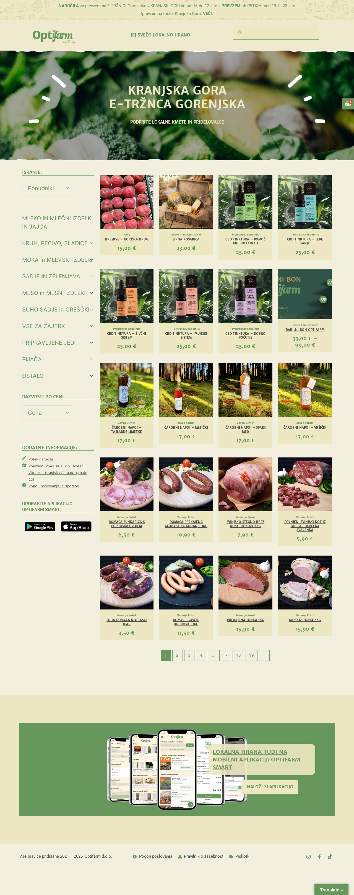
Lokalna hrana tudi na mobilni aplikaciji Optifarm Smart (256, 759)
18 (238, 655)
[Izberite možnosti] (326, 290)
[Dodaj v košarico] (147, 196)
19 (251, 655)
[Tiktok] (330, 856)
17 (225, 655)
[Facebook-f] (319, 856)
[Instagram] (308, 856)
